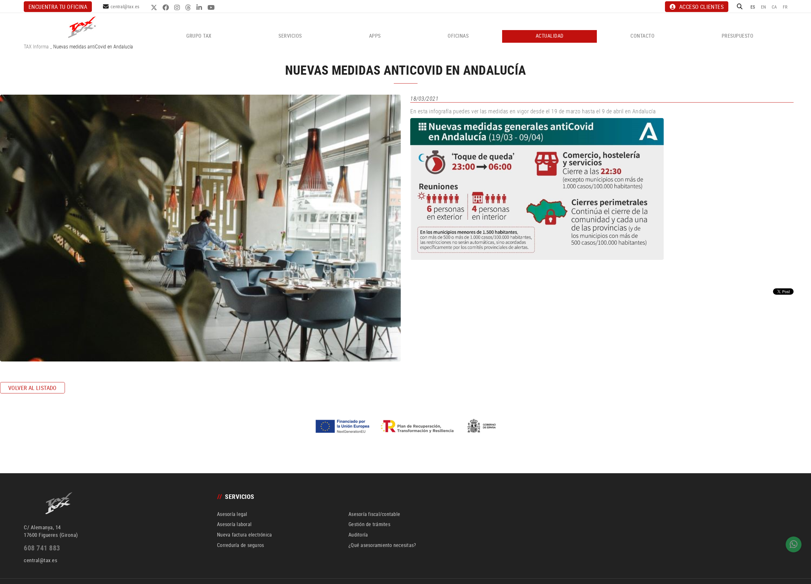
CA (774, 7)
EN (763, 7)
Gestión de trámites (369, 524)
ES (752, 7)
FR (785, 7)
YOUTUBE (212, 7)
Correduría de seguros (240, 545)
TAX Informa (36, 46)
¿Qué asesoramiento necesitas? (382, 545)
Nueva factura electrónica (244, 534)
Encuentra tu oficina (58, 6)
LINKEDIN (200, 7)
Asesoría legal (232, 514)
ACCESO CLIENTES (701, 6)
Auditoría (358, 534)
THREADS (189, 7)
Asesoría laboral (234, 524)
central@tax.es (125, 6)
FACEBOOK (166, 7)
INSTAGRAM (178, 7)
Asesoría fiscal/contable (374, 514)
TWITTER (155, 7)
